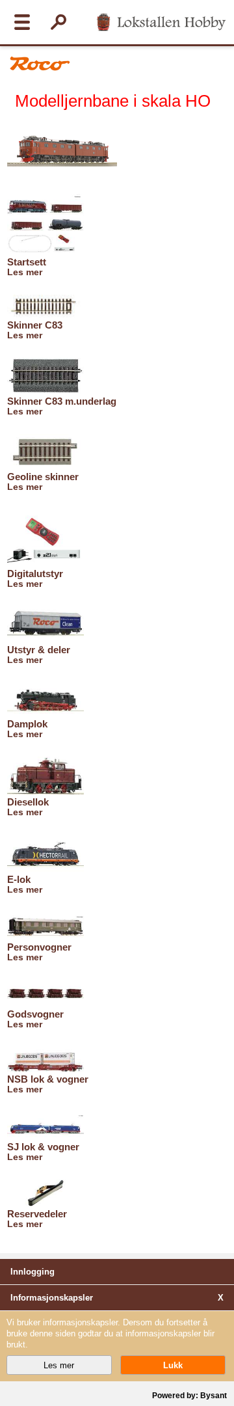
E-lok (19, 879)
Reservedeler (37, 1213)
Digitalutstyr (35, 573)
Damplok (27, 723)
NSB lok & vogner (47, 1079)
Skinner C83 (34, 325)
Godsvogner (35, 1014)
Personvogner (39, 947)
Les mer (24, 272)
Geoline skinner (43, 476)
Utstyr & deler (38, 649)
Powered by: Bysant (189, 1395)
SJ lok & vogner (43, 1146)
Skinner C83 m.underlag (61, 401)
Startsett (26, 261)
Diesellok (28, 801)
